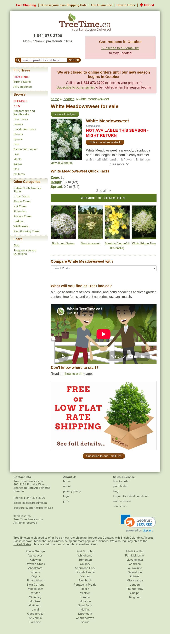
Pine (16, 144)
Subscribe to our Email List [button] (103, 456)
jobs (66, 501)
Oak (16, 169)
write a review (122, 501)
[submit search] (18, 60)
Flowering (19, 211)
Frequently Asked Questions (24, 252)
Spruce (18, 139)
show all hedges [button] (64, 114)
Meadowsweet (90, 243)
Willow (17, 164)
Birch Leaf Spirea (63, 243)
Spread (56, 186)
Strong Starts (22, 81)
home (55, 99)
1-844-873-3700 (47, 35)
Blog (16, 245)
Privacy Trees (22, 216)
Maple (17, 159)
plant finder (120, 486)
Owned (148, 5)
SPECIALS (20, 100)
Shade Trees (21, 201)
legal (66, 496)
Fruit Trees (20, 119)
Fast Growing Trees (26, 231)
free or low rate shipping (71, 537)
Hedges (18, 221)
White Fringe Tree (144, 243)
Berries (18, 124)
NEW (16, 105)
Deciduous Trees (24, 129)
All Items (19, 174)
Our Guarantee (101, 5)
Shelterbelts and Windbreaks (24, 112)
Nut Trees (19, 206)
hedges (68, 99)
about (67, 486)
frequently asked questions (130, 496)
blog (116, 491)
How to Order (126, 5)
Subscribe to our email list (120, 48)
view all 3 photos (62, 162)
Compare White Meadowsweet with (82, 261)
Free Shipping (26, 5)
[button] (119, 164)
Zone (55, 177)
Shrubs (18, 134)
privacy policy (72, 491)
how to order (74, 373)
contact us (119, 506)
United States (22, 544)
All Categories (22, 86)
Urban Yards (21, 196)
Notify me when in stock (105, 142)
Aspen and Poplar (25, 149)
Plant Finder (21, 76)
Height (56, 182)
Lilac (16, 154)
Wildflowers (20, 226)
